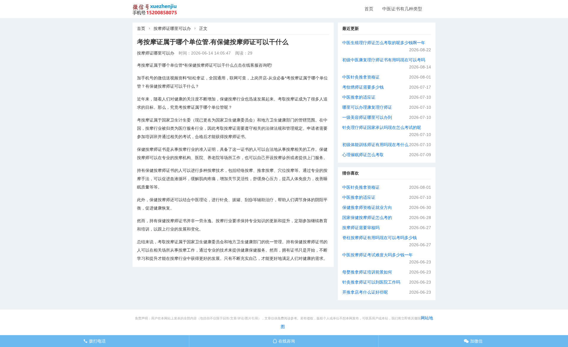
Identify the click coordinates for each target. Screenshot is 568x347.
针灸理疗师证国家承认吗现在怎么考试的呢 (381, 127)
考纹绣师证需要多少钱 (363, 87)
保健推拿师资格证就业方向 (367, 207)
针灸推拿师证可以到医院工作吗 (371, 282)
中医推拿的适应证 (358, 97)
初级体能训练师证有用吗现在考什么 (375, 144)
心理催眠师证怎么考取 (363, 154)
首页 (368, 8)
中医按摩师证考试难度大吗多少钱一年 (377, 254)
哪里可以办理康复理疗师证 (367, 107)
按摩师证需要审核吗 (361, 227)
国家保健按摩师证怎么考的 (367, 217)
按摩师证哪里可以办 (172, 28)
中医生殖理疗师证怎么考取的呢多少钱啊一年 (383, 42)
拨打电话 (94, 341)
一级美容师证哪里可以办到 (367, 117)
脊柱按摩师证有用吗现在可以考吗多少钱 (379, 237)
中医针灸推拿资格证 (361, 77)
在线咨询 (284, 341)
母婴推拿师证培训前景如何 (367, 272)
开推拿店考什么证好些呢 (365, 292)
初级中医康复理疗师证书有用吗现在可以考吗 (383, 59)
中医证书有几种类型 (402, 8)
